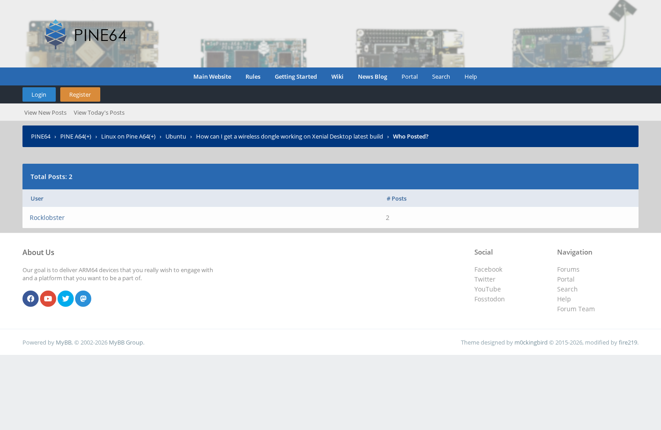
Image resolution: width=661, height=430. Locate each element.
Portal (410, 76)
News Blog (372, 76)
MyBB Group (126, 342)
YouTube (487, 289)
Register (80, 94)
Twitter (485, 279)
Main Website (212, 76)
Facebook (488, 269)
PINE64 (40, 136)
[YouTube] (48, 299)
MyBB (63, 342)
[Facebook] (30, 299)
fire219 (628, 342)
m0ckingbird (531, 342)
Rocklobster (47, 217)
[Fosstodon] (83, 299)
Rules (253, 76)
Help (470, 76)
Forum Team (576, 309)
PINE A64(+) (75, 136)
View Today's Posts (99, 112)
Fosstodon (489, 299)
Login (38, 94)
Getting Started (296, 76)
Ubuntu (175, 136)
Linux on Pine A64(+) (128, 136)
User (37, 198)
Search (441, 76)
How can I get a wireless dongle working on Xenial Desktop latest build (289, 136)
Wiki (337, 76)
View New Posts (45, 112)
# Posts (396, 198)
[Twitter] (66, 299)
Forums (568, 269)
